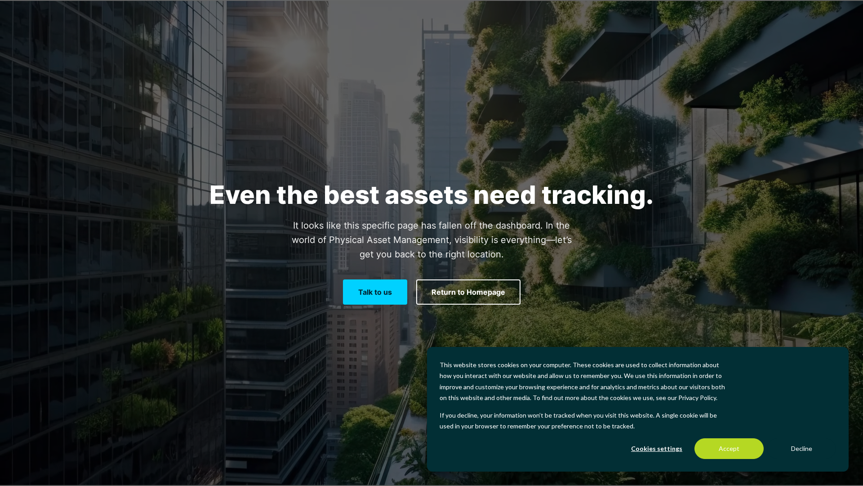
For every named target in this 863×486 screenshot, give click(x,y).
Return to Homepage (468, 292)
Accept (729, 448)
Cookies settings (656, 448)
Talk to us (375, 292)
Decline (801, 448)
